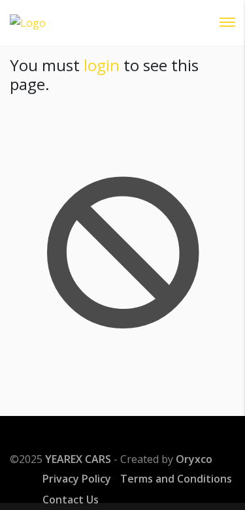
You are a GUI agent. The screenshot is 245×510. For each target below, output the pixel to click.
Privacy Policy (76, 478)
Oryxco (194, 459)
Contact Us (70, 499)
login (102, 65)
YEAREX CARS (78, 459)
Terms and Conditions (176, 478)
